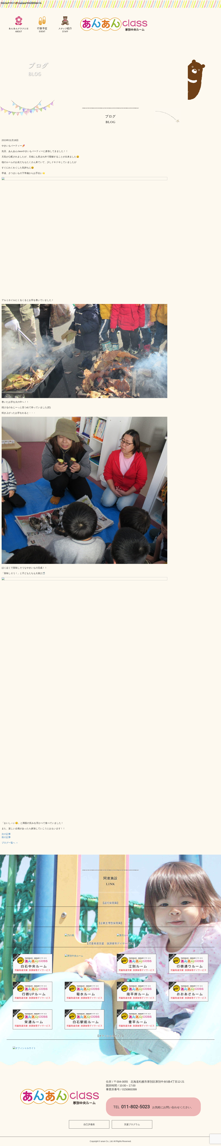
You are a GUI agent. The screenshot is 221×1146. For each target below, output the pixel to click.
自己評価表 (89, 1124)
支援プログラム (132, 1124)
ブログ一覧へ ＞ (10, 842)
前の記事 (6, 837)
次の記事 (6, 834)
